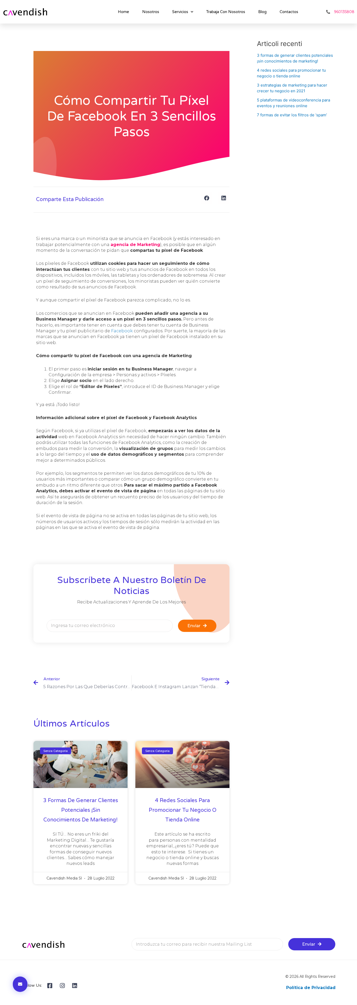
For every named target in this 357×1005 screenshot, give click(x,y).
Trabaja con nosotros (225, 11)
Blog (262, 11)
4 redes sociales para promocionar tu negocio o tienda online (182, 810)
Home (123, 11)
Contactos (289, 11)
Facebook (122, 330)
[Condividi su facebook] (206, 198)
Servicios (180, 11)
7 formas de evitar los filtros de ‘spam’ (292, 114)
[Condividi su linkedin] (223, 198)
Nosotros (150, 11)
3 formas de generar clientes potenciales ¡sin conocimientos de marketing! (80, 810)
